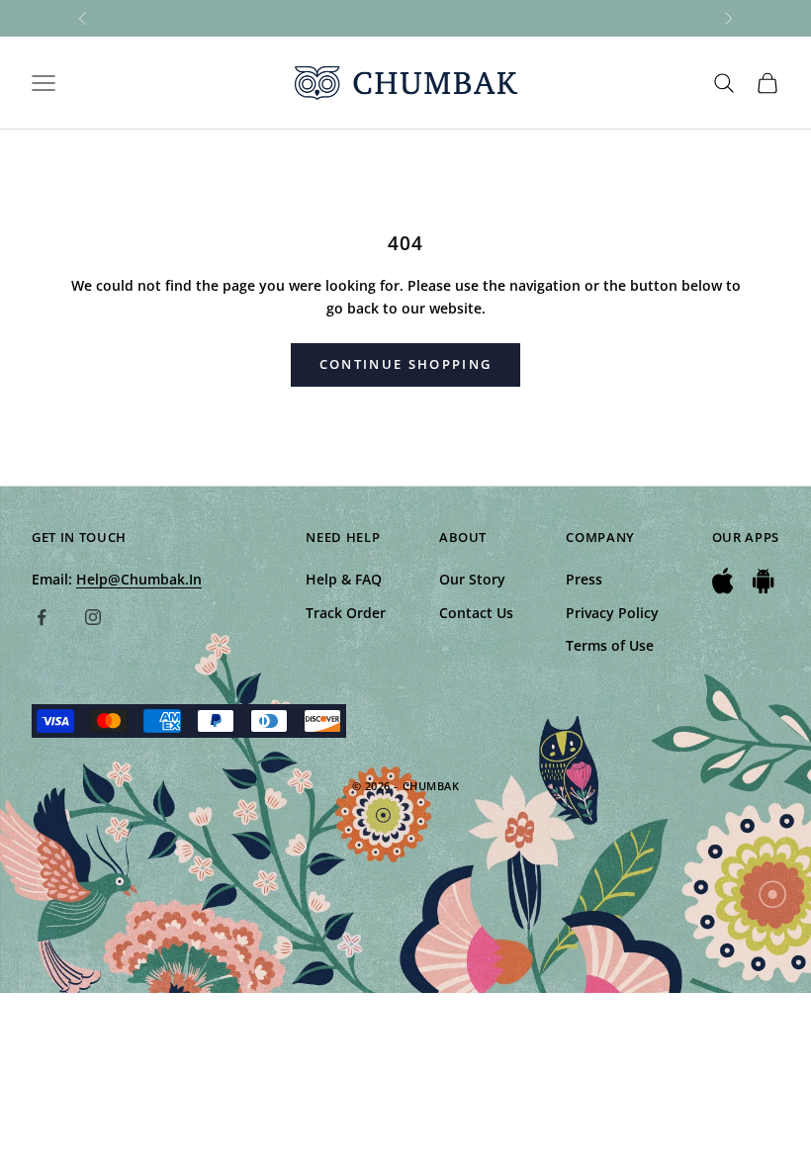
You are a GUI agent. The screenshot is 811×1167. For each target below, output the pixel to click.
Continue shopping (406, 364)
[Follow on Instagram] (93, 617)
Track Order (346, 612)
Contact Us (476, 612)
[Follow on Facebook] (41, 617)
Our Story (472, 579)
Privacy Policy (612, 612)
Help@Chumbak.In (139, 579)
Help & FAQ (344, 579)
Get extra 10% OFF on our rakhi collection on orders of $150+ (406, 18)
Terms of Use (610, 645)
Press (584, 579)
